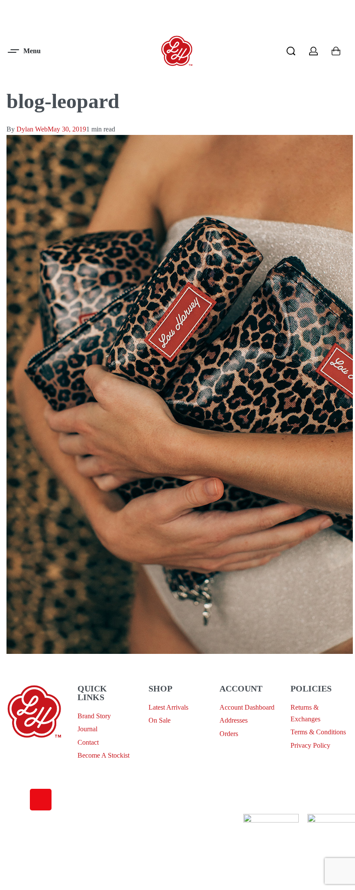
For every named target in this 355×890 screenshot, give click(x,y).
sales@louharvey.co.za (37, 754)
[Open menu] (25, 51)
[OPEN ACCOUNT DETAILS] (313, 51)
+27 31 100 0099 (30, 774)
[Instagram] (41, 799)
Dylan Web (32, 129)
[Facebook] (17, 799)
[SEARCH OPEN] (291, 51)
